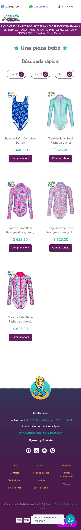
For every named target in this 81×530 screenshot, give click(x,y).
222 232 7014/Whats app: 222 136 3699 (48, 420)
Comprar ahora (20, 158)
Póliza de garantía (40, 473)
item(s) (68, 6)
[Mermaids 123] (11, 18)
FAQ (14, 465)
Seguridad (66, 465)
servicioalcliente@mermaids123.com (40, 432)
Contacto (14, 473)
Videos (66, 484)
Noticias (40, 465)
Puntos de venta (40, 488)
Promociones (14, 488)
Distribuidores (14, 480)
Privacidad (40, 480)
